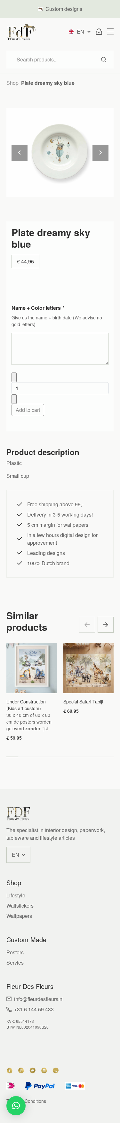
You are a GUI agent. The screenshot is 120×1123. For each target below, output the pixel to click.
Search (104, 59)
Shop (12, 82)
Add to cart (28, 409)
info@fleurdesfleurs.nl (39, 999)
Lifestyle (15, 895)
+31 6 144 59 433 (34, 1009)
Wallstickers (20, 905)
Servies (15, 962)
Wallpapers (19, 915)
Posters (15, 952)
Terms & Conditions (26, 1101)
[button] (106, 625)
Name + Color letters (38, 307)
